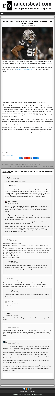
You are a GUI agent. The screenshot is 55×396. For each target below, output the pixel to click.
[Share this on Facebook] (22, 158)
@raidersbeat (9, 155)
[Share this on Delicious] (38, 158)
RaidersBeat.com (24, 25)
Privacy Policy (32, 391)
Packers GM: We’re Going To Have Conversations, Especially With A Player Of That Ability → (31, 166)
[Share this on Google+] (25, 158)
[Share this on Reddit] (29, 158)
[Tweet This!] (20, 158)
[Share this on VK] (31, 158)
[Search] (31, 389)
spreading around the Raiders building (25, 69)
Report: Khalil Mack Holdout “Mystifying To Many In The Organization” (27, 22)
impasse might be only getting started (33, 124)
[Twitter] (24, 389)
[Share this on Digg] (34, 158)
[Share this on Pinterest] (27, 158)
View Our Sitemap (23, 391)
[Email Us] (29, 389)
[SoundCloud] (26, 389)
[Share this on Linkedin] (36, 158)
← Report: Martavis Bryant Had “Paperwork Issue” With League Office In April (20, 164)
